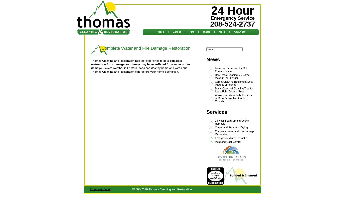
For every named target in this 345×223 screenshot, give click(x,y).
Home (160, 31)
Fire (191, 31)
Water (206, 31)
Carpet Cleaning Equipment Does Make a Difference (234, 83)
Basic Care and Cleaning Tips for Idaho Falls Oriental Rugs (234, 90)
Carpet (177, 31)
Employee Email (100, 189)
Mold (222, 31)
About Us (239, 31)
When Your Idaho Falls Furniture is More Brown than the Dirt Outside (233, 98)
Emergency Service (232, 16)
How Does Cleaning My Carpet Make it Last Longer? (232, 76)
